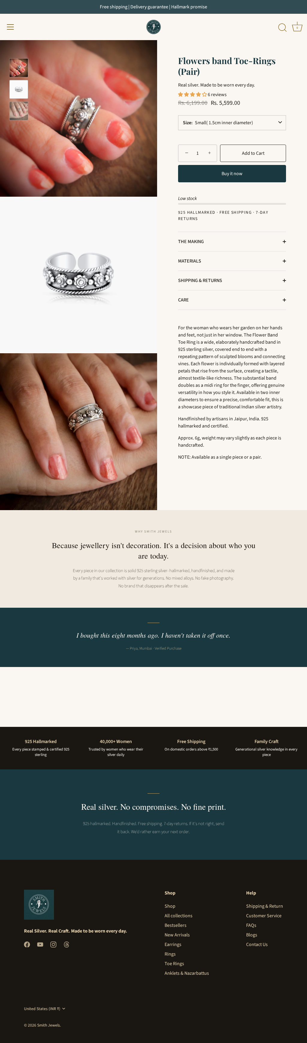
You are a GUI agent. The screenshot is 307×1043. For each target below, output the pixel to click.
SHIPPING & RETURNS (200, 280)
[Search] (282, 27)
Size (187, 122)
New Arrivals (177, 935)
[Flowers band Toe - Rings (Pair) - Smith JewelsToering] (18, 67)
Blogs (251, 935)
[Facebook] (27, 944)
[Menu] (10, 27)
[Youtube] (40, 944)
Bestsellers (175, 925)
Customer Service (264, 915)
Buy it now (232, 173)
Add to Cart (253, 153)
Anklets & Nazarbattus (187, 973)
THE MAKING (191, 241)
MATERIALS (189, 261)
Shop (170, 906)
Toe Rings (174, 963)
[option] (18, 69)
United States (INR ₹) (42, 1008)
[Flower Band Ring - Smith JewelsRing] (18, 110)
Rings (170, 954)
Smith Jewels (48, 1025)
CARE (183, 300)
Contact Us (257, 944)
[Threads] (67, 944)
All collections (178, 915)
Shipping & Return (264, 906)
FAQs (251, 925)
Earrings (173, 944)
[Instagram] (53, 944)
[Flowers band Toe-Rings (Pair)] (18, 89)
